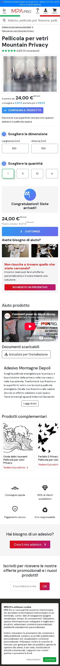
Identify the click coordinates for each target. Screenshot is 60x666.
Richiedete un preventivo (30, 287)
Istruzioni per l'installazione (28, 354)
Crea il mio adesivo (27, 544)
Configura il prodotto (24, 110)
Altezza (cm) (38, 141)
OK (45, 586)
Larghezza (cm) (11, 141)
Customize (32, 231)
